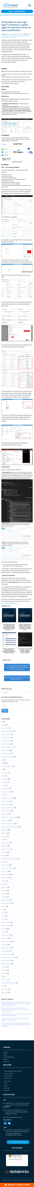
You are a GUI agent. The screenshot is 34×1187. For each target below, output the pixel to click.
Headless (3, 881)
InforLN (3, 884)
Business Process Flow (7, 766)
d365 (2, 795)
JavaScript (3, 890)
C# (2, 769)
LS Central (3, 897)
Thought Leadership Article (8, 983)
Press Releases (5, 951)
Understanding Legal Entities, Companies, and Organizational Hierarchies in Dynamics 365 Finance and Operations (17, 667)
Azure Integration (5, 753)
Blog (7, 36)
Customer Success (6, 792)
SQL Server (4, 973)
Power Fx (3, 932)
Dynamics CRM (5, 874)
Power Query (4, 938)
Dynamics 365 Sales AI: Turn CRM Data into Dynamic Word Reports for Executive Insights (16, 1014)
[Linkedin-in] (5, 1123)
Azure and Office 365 (6, 731)
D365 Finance (4, 814)
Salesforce (4, 967)
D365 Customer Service (7, 807)
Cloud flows (4, 779)
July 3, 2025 (10, 34)
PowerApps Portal (6, 948)
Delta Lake (4, 855)
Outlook (3, 916)
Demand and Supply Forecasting (9, 858)
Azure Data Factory (6, 741)
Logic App (20, 36)
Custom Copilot (13, 36)
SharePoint (4, 970)
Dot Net (3, 862)
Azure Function (5, 750)
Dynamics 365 (5, 865)
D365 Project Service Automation (9, 827)
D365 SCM (4, 836)
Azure (2, 725)
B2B (2, 760)
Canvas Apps (4, 772)
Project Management (6, 954)
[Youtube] (9, 1123)
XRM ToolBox (4, 992)
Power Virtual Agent (11, 37)
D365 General (4, 820)
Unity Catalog (4, 989)
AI (1, 722)
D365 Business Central (7, 798)
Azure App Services (6, 734)
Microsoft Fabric (5, 900)
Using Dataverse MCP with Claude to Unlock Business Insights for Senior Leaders (15, 1019)
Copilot (3, 785)
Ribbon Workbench (6, 960)
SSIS (2, 976)
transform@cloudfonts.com (9, 603)
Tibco (2, 986)
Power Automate (5, 925)
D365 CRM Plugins (6, 804)
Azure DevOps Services (7, 747)
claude (3, 776)
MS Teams (26, 36)
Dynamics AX (4, 871)
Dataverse (4, 852)
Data (2, 839)
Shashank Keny (19, 34)
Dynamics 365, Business (7, 868)
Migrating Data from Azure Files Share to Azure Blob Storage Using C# (17, 678)
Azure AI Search (5, 728)
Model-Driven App (6, 903)
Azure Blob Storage (6, 737)
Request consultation (18, 1185)
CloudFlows (4, 782)
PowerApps (4, 944)
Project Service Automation (8, 957)
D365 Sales (4, 833)
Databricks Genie (5, 849)
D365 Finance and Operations (9, 817)
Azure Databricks (5, 744)
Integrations (4, 887)
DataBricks (4, 846)
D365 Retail (4, 830)
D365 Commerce (5, 801)
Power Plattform (5, 935)
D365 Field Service (6, 811)
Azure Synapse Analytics (7, 757)
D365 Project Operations (7, 823)
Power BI (3, 929)
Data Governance (5, 843)
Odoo (2, 909)
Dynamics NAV (5, 878)
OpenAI (3, 37)
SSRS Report (4, 979)
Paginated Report (5, 922)
